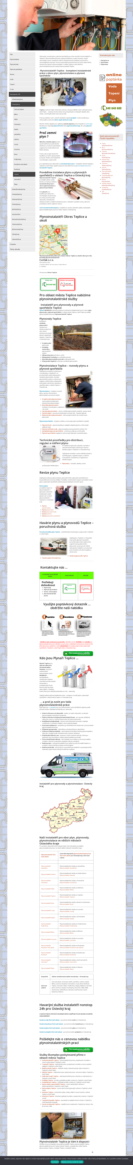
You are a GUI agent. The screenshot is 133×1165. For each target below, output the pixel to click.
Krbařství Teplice (48, 1096)
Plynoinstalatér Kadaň (67, 919)
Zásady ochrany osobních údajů (72, 1162)
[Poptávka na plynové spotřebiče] (66, 625)
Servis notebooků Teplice (51, 1104)
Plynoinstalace (14, 59)
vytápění (73, 118)
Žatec (16, 184)
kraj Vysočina (16, 214)
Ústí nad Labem (19, 109)
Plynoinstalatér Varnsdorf (68, 962)
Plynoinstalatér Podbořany (68, 926)
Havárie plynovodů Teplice (79, 556)
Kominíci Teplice (47, 1092)
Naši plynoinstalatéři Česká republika (109, 137)
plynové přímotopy (73, 126)
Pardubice (105, 187)
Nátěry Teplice (47, 1072)
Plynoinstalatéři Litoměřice (46, 867)
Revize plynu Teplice (49, 1088)
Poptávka (13, 244)
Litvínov (16, 139)
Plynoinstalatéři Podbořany (46, 925)
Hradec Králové (106, 183)
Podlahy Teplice (47, 1080)
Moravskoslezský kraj (19, 219)
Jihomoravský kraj (17, 229)
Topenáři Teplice (48, 1064)
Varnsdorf (17, 179)
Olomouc (104, 163)
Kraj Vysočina (106, 181)
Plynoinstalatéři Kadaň (48, 918)
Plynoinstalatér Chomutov (68, 882)
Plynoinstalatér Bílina (66, 933)
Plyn (11, 54)
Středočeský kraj (17, 99)
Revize (12, 74)
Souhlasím (54, 1162)
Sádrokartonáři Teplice (50, 1076)
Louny (16, 144)
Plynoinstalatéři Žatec (47, 968)
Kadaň (16, 129)
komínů (47, 514)
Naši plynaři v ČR (15, 94)
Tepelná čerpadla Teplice (51, 1100)
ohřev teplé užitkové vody (63, 120)
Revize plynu (43, 486)
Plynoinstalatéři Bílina (47, 932)
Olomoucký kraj (17, 224)
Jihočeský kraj (16, 209)
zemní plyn (89, 124)
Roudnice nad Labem (20, 164)
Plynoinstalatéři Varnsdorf (46, 961)
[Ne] (130, 1160)
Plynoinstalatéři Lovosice (48, 939)
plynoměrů (48, 510)
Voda (11, 79)
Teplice (16, 174)
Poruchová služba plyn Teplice (49, 532)
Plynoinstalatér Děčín (66, 890)
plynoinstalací (46, 507)
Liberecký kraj (16, 239)
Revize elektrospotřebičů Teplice (53, 1084)
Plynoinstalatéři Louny (48, 910)
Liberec (104, 167)
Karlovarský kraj (17, 199)
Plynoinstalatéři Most (47, 903)
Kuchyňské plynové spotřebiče (52, 431)
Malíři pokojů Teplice (49, 1068)
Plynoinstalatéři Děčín (47, 889)
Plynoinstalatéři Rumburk (46, 954)
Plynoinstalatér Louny (66, 911)
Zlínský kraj (15, 234)
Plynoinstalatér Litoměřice (68, 868)
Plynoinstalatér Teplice (67, 897)
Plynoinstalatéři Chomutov (46, 881)
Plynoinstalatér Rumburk (67, 955)
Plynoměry (65, 463)
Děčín (16, 119)
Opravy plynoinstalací (49, 411)
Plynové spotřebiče (16, 69)
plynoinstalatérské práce (83, 166)
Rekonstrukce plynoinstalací (52, 415)
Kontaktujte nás (107, 55)
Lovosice (17, 149)
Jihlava (104, 179)
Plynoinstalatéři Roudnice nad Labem (47, 946)
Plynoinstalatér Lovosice (67, 940)
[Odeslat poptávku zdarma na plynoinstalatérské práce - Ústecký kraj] (86, 588)
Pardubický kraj (17, 194)
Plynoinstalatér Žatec (66, 969)
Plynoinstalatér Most (66, 904)
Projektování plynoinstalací (51, 399)
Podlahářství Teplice (49, 1082)
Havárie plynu (47, 413)
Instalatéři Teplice (45, 168)
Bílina (16, 114)
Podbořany (17, 159)
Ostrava (104, 151)
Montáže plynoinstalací (50, 405)
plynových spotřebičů (51, 516)
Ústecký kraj (16, 104)
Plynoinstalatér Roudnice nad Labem (71, 947)
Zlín (103, 191)
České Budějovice (107, 175)
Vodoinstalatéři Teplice (50, 1060)
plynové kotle (58, 126)
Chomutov (17, 124)
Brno (103, 147)
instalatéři (53, 707)
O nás (12, 89)
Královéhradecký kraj (18, 189)
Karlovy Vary (105, 159)
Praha (103, 143)
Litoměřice (17, 134)
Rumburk (17, 169)
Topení (12, 84)
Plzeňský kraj (16, 204)
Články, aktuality (15, 249)
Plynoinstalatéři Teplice (48, 896)
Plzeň (103, 155)
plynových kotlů (49, 512)
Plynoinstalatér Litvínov (67, 875)
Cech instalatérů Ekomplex (48, 208)
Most (15, 154)
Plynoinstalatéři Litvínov (48, 874)
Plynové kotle (14, 64)
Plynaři (41, 310)
